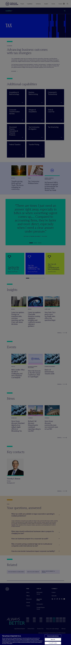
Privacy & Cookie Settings (53, 635)
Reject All (53, 639)
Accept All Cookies (53, 643)
